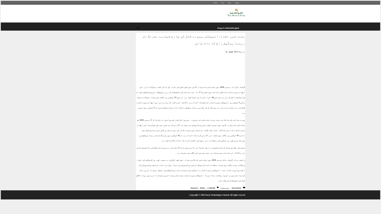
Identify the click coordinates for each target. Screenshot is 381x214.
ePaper (215, 2)
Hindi (229, 2)
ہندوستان (224, 188)
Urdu (222, 2)
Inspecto (194, 188)
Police (202, 188)
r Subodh (211, 188)
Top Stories (236, 188)
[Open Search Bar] (138, 28)
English (237, 2)
